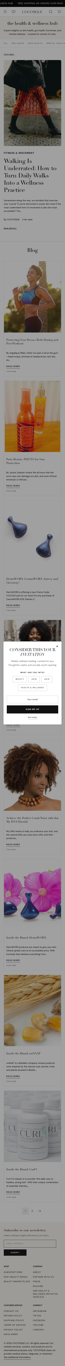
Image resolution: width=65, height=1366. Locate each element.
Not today (32, 717)
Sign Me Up (32, 709)
